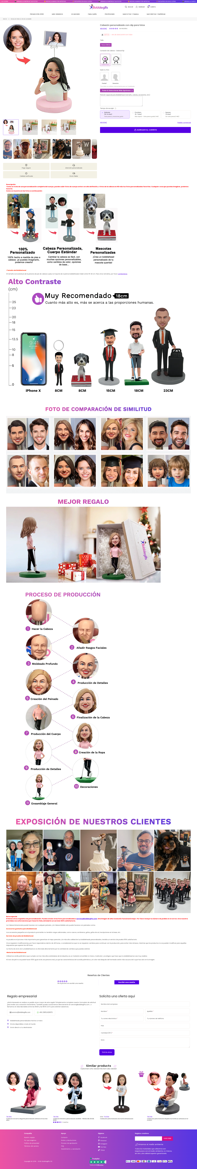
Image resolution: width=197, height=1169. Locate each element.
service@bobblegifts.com (87, 919)
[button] (113, 28)
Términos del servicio (31, 1146)
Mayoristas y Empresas (156, 14)
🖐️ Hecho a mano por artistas (14, 1)
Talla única (105, 45)
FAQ (62, 1146)
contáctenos (122, 274)
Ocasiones (75, 14)
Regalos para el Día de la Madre (21, 19)
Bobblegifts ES (47, 1161)
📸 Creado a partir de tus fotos (69, 1)
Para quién (92, 14)
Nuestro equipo (29, 1137)
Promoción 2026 (37, 14)
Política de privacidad (31, 1143)
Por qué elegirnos (30, 1140)
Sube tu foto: (104, 70)
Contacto (64, 1137)
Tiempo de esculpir (115, 108)
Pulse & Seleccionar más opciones (116, 90)
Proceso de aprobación (69, 1143)
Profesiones (110, 14)
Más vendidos (57, 14)
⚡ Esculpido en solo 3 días (41, 1)
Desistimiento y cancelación (70, 1149)
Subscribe (167, 1138)
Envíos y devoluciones (68, 1140)
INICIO (5, 19)
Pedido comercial (184, 123)
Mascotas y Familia (131, 14)
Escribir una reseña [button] (126, 982)
